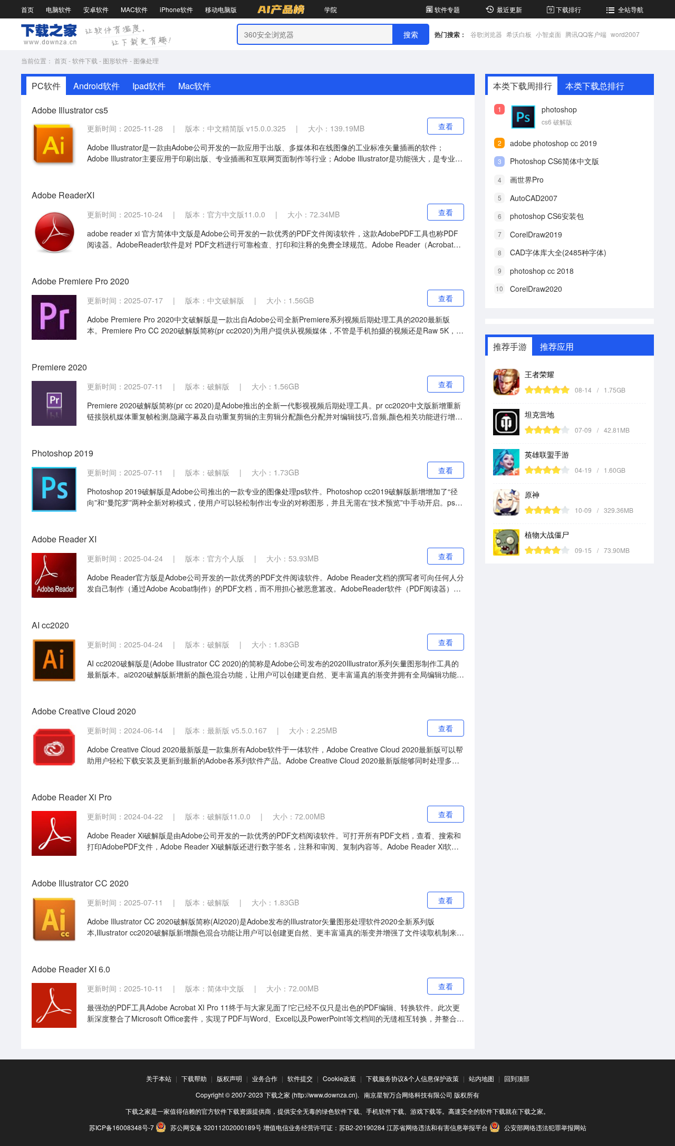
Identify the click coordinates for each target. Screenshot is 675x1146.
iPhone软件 (176, 9)
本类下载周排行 (522, 86)
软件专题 (447, 9)
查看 (445, 126)
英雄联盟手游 (547, 454)
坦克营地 (539, 414)
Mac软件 (194, 86)
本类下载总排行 (594, 86)
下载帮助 (194, 1078)
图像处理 (146, 60)
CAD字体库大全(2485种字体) (558, 252)
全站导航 (630, 9)
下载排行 (568, 9)
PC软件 (46, 86)
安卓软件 (96, 9)
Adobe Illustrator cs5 (70, 110)
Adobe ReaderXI (63, 195)
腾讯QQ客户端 (585, 34)
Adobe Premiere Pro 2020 (80, 281)
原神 (532, 494)
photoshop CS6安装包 (547, 216)
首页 (27, 9)
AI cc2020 (50, 625)
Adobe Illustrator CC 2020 (80, 883)
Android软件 (96, 86)
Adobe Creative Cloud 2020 (84, 711)
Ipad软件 (149, 86)
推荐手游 (510, 346)
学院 (330, 9)
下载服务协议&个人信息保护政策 (412, 1078)
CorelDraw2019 (536, 234)
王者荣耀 (539, 374)
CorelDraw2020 (536, 288)
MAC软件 (134, 9)
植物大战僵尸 (547, 534)
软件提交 (300, 1078)
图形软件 (115, 60)
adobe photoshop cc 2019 (553, 143)
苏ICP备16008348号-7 (121, 1127)
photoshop (559, 109)
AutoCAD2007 (533, 198)
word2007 (625, 34)
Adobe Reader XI (64, 539)
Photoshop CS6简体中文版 (554, 161)
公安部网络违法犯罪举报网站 (544, 1127)
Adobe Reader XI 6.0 (71, 969)
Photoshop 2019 (62, 453)
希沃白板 (519, 34)
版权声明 (229, 1078)
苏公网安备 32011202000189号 (216, 1127)
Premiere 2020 (59, 367)
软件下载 (85, 60)
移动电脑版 (221, 9)
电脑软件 (58, 9)
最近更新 (509, 9)
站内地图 (481, 1078)
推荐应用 (557, 346)
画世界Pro (527, 179)
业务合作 (264, 1078)
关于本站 (158, 1078)
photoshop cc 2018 (542, 270)
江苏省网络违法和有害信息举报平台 (437, 1127)
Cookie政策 (339, 1078)
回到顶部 (516, 1078)
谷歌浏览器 (486, 34)
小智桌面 (548, 34)
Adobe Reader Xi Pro (72, 797)
